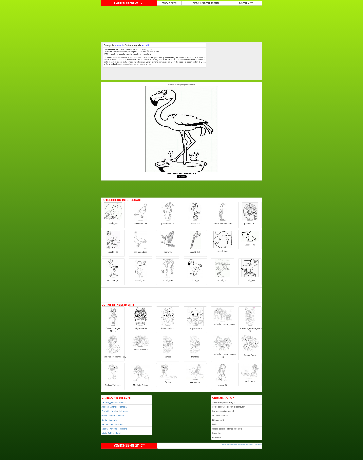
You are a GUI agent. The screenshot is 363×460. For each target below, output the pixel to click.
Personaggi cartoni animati (113, 402)
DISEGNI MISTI (246, 3)
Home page (226, 444)
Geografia (113, 419)
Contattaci (216, 433)
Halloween (123, 411)
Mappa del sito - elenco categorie (227, 428)
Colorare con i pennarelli (223, 411)
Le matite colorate (220, 415)
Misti (104, 433)
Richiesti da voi (114, 433)
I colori (215, 424)
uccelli (145, 45)
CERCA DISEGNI (169, 3)
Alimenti (105, 406)
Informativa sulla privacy (246, 444)
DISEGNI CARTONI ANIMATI (206, 3)
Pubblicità (216, 437)
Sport (121, 424)
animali (119, 45)
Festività (105, 411)
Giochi (104, 415)
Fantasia (123, 406)
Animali (113, 406)
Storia (104, 419)
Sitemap (234, 444)
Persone (113, 428)
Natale (114, 411)
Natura (105, 428)
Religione (123, 428)
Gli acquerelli (218, 419)
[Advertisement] (181, 24)
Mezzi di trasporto (110, 424)
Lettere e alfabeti (116, 415)
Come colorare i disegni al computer (228, 406)
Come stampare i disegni (223, 402)
